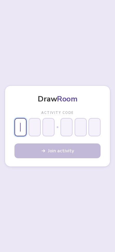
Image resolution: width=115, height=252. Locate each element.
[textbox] (20, 127)
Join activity (61, 151)
